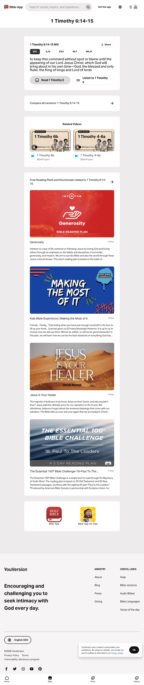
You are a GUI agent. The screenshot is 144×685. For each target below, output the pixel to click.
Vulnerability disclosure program (22, 659)
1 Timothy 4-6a (93, 155)
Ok (134, 649)
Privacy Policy (11, 655)
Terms (25, 655)
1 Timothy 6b (49, 155)
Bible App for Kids (88, 523)
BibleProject (43, 159)
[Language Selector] (120, 7)
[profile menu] (133, 7)
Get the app (104, 6)
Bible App (54, 523)
